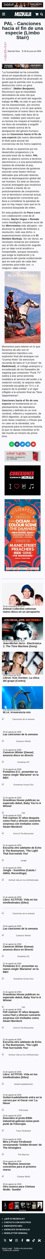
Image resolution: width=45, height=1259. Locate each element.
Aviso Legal (7, 1248)
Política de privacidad (23, 1248)
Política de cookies (11, 1250)
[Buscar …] (41, 14)
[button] (11, 444)
